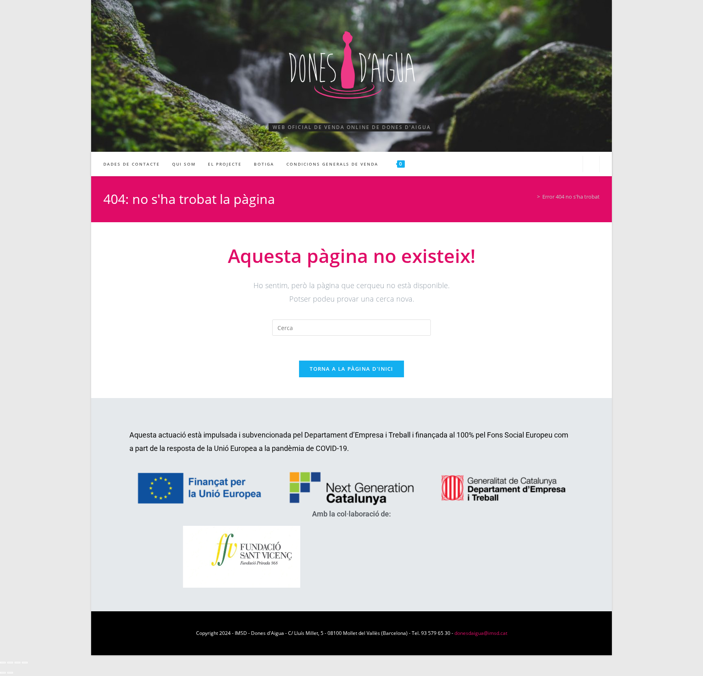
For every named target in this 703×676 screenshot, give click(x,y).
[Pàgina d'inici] (533, 196)
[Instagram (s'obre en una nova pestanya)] (571, 163)
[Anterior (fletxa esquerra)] (3, 673)
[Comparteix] (17, 662)
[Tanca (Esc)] (25, 662)
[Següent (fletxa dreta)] (10, 673)
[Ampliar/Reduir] (3, 662)
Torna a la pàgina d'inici (351, 368)
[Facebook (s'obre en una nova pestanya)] (557, 163)
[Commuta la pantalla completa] (10, 662)
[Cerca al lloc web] (591, 164)
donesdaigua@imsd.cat (480, 633)
